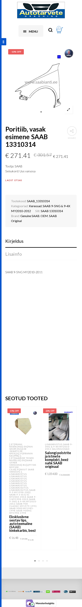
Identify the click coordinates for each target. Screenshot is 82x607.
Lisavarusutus (18, 487)
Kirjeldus (14, 241)
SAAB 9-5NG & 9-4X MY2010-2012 (23, 501)
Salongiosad (60, 449)
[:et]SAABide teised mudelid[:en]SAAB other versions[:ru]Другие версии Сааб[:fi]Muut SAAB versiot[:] (22, 465)
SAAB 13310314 (52, 211)
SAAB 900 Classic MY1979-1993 (23, 504)
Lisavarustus (18, 474)
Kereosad (35, 206)
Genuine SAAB (29, 216)
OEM (44, 216)
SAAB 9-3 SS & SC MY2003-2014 (19, 495)
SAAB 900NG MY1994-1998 (20, 511)
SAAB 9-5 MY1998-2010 (22, 498)
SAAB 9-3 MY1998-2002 (22, 491)
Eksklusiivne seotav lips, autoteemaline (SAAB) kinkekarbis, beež (22, 524)
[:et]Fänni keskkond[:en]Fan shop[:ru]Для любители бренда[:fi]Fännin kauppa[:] (21, 450)
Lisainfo (13, 254)
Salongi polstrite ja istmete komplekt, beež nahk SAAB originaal (58, 460)
